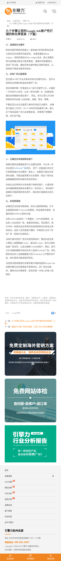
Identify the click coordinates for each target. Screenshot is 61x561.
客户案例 (8, 511)
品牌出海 (8, 505)
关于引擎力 (9, 523)
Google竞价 (16, 313)
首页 (9, 21)
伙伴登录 (12, 3)
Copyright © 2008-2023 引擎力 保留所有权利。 (22, 546)
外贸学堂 (16, 21)
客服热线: (17, 542)
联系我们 (52, 3)
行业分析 (8, 494)
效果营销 (8, 476)
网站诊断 (8, 488)
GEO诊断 (8, 482)
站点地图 (8, 550)
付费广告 (25, 21)
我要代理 (41, 3)
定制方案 (8, 499)
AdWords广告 (20, 168)
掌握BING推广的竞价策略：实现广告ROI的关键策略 (32, 327)
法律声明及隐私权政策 (21, 550)
